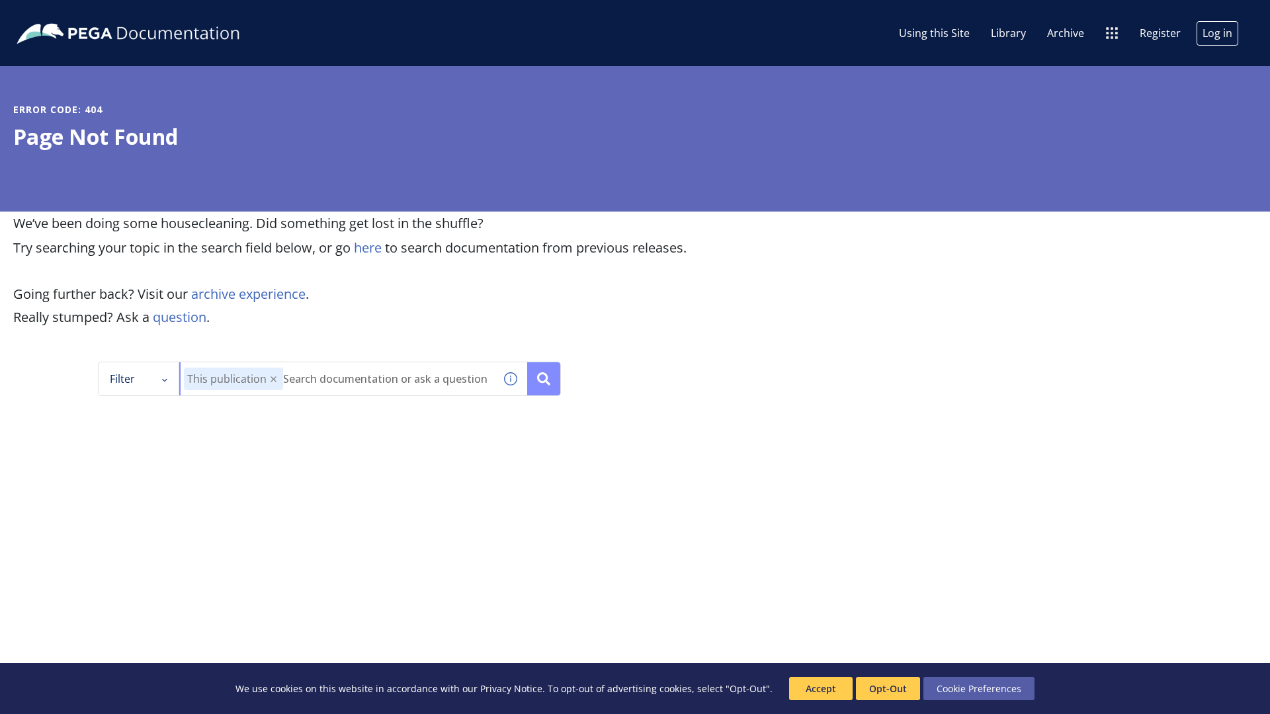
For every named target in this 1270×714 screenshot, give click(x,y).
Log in (1217, 33)
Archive (1065, 33)
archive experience (248, 294)
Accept (821, 688)
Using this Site (934, 33)
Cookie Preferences (979, 688)
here (368, 248)
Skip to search (160, 15)
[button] (273, 379)
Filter (122, 379)
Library (1008, 33)
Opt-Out (888, 688)
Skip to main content (58, 15)
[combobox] (337, 378)
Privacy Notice (511, 688)
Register (1160, 33)
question (179, 317)
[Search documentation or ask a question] (543, 378)
